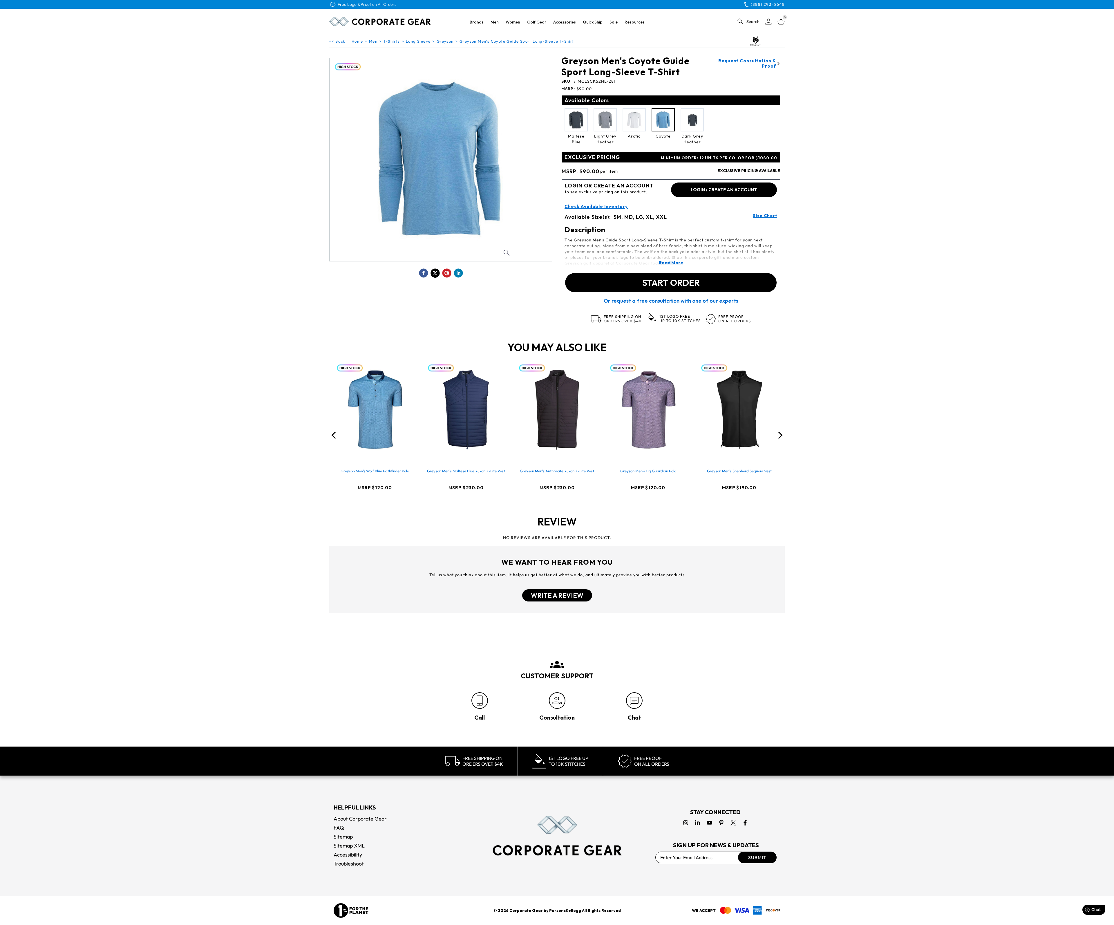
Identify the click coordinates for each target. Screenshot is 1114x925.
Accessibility (348, 854)
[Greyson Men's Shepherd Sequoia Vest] (739, 409)
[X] (733, 822)
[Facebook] (745, 822)
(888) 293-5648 (768, 4)
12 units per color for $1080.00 (719, 158)
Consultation (557, 717)
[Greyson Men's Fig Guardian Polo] (648, 409)
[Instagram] (685, 822)
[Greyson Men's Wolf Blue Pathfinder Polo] (375, 409)
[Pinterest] (721, 822)
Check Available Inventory (596, 206)
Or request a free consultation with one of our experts (671, 301)
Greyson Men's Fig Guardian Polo (648, 471)
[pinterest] (446, 273)
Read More (671, 262)
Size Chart (765, 215)
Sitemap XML (349, 845)
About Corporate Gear (360, 818)
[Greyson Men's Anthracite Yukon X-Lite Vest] (557, 409)
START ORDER (671, 282)
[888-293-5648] (479, 700)
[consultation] (557, 700)
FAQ (339, 827)
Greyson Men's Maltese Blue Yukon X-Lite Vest (466, 471)
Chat (634, 717)
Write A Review (557, 595)
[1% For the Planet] (351, 910)
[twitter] (435, 273)
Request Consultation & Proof (747, 63)
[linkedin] (458, 273)
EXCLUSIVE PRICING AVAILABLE (748, 170)
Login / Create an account (724, 189)
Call (479, 717)
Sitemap (343, 836)
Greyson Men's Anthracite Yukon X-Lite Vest (557, 471)
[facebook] (423, 273)
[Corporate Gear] (557, 836)
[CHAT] (634, 700)
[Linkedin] (697, 822)
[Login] (768, 22)
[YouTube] (709, 822)
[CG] (380, 21)
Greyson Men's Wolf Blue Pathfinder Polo (375, 471)
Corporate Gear (526, 910)
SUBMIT (757, 857)
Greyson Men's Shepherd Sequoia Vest (739, 471)
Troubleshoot (349, 863)
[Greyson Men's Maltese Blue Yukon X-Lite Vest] (466, 409)
